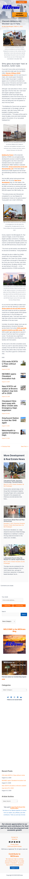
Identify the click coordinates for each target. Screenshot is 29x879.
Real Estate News (17, 525)
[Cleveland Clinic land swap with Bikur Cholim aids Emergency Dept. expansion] (23, 402)
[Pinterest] (19, 842)
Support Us (14, 867)
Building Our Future (7, 155)
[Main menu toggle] (25, 7)
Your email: (5, 597)
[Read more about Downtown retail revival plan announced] (14, 511)
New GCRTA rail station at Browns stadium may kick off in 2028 (10, 389)
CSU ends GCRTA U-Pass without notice (10, 363)
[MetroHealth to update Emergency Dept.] (23, 432)
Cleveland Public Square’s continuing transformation (13, 481)
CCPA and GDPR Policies (15, 846)
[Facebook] (9, 842)
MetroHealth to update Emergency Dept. (10, 432)
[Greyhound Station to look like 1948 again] (23, 419)
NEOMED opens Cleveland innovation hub (9, 376)
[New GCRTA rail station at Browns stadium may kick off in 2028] (23, 387)
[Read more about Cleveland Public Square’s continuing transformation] (14, 470)
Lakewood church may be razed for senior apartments (14, 558)
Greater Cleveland (17, 484)
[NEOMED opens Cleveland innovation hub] (23, 375)
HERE (3, 679)
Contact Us (14, 837)
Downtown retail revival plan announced (14, 520)
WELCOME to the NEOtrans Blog (14, 630)
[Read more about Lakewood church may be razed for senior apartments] (14, 550)
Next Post (24, 446)
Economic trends (8, 525)
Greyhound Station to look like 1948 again (10, 420)
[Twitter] (12, 842)
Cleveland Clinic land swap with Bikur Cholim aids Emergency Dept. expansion (10, 405)
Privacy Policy (14, 844)
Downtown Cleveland (19, 523)
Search (4, 611)
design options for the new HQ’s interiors (14, 308)
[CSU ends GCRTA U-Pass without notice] (23, 363)
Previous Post (5, 446)
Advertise (14, 839)
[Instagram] (14, 842)
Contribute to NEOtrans (14, 855)
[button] (21, 2)
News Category (6, 621)
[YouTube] (17, 842)
